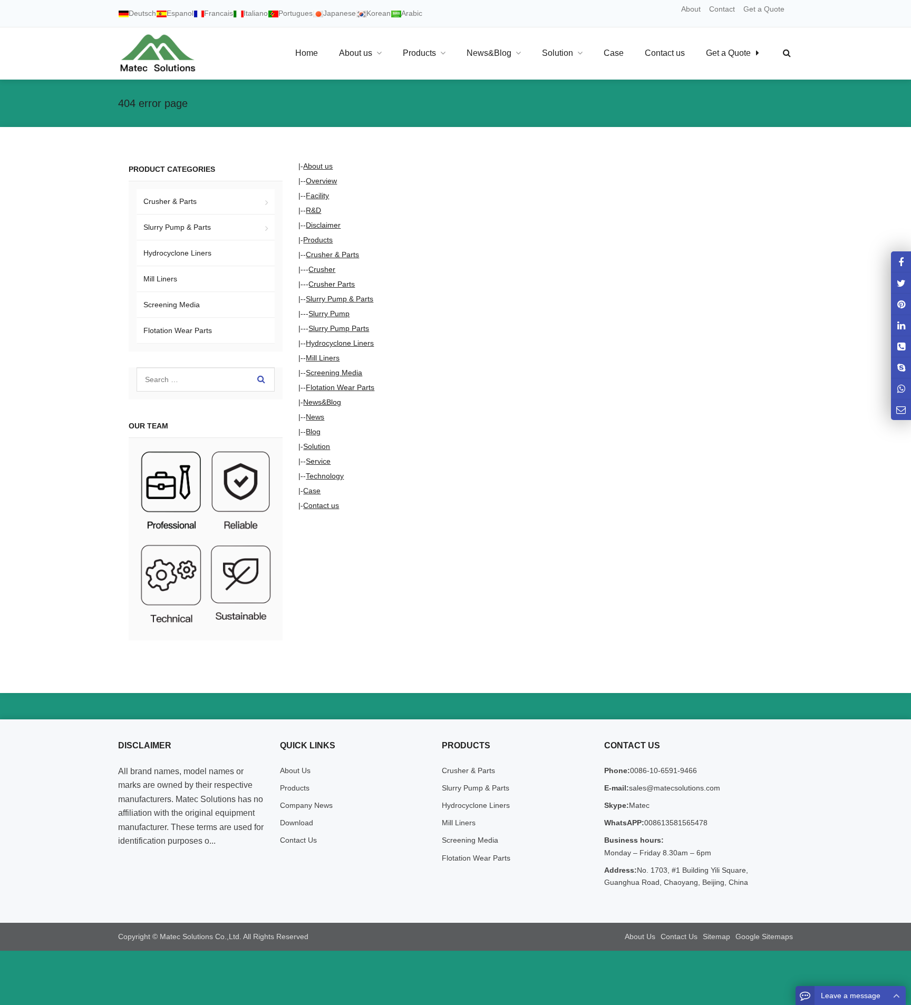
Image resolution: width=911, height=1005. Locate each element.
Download (296, 822)
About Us (295, 770)
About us (318, 166)
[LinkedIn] (901, 325)
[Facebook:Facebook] (901, 261)
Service (318, 461)
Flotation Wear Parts (340, 387)
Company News (306, 805)
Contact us (321, 505)
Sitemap (716, 936)
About (691, 9)
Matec (639, 805)
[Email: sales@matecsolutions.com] (901, 409)
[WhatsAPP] (901, 388)
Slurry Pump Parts (338, 328)
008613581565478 (676, 822)
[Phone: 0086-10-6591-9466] (901, 346)
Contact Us (298, 840)
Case (312, 490)
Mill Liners (323, 358)
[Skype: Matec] (901, 367)
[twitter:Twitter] (901, 282)
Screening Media (334, 372)
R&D (313, 210)
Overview (321, 181)
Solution (316, 446)
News (315, 417)
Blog (313, 431)
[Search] (261, 379)
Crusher (321, 269)
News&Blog (322, 402)
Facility (317, 195)
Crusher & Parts (332, 254)
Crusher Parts (331, 284)
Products (318, 240)
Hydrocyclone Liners (340, 343)
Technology (325, 476)
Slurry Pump (329, 313)
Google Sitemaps (764, 936)
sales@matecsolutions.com (674, 788)
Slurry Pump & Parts (339, 299)
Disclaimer (323, 225)
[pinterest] (901, 304)
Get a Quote (763, 9)
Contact (722, 9)
